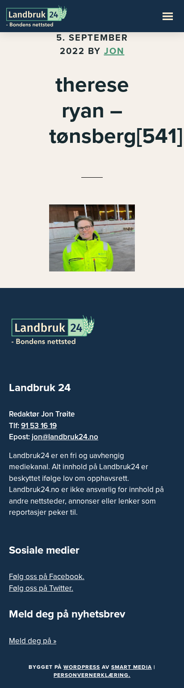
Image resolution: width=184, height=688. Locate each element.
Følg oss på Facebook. (46, 576)
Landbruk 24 (49, 15)
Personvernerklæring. (92, 675)
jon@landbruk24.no (65, 437)
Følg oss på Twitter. (41, 588)
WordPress (81, 667)
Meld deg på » (32, 641)
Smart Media (131, 667)
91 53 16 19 (39, 425)
